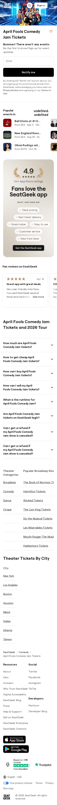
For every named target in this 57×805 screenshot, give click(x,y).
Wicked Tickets (33, 500)
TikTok (32, 688)
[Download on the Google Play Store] (16, 749)
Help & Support (12, 711)
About (7, 671)
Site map (8, 788)
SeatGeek (9, 652)
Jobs (5, 677)
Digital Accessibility (14, 694)
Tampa (7, 639)
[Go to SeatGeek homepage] (7, 5)
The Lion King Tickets (37, 509)
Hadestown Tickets (35, 545)
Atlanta (7, 630)
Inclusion (8, 683)
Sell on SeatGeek (13, 717)
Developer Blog (37, 711)
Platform (33, 705)
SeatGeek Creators (14, 728)
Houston (8, 603)
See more (38, 296)
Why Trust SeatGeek (15, 688)
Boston (7, 594)
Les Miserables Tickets (37, 527)
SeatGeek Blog (12, 700)
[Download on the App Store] (14, 739)
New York (8, 575)
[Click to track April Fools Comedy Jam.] (51, 31)
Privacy (50, 782)
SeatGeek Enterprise (15, 723)
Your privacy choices (21, 782)
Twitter (32, 671)
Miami (6, 612)
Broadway (9, 482)
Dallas (6, 621)
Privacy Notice (11, 90)
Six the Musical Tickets (37, 518)
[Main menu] (52, 5)
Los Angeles (10, 584)
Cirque (7, 509)
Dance (7, 500)
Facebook (34, 677)
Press (6, 705)
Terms (38, 782)
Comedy (8, 491)
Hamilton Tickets (34, 491)
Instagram (34, 683)
